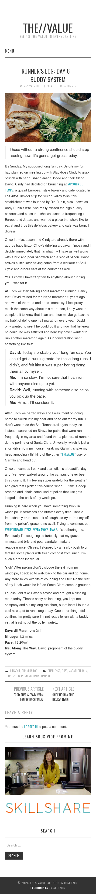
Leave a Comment (67, 86)
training (46, 676)
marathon (75, 671)
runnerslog (12, 676)
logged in (31, 726)
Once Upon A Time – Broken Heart (64, 697)
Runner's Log (30, 671)
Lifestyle (15, 671)
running (26, 676)
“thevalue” (67, 454)
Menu (9, 51)
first (64, 671)
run (84, 671)
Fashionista (39, 888)
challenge (54, 671)
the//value (48, 27)
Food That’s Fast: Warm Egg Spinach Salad (29, 697)
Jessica (48, 86)
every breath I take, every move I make (31, 529)
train (36, 676)
